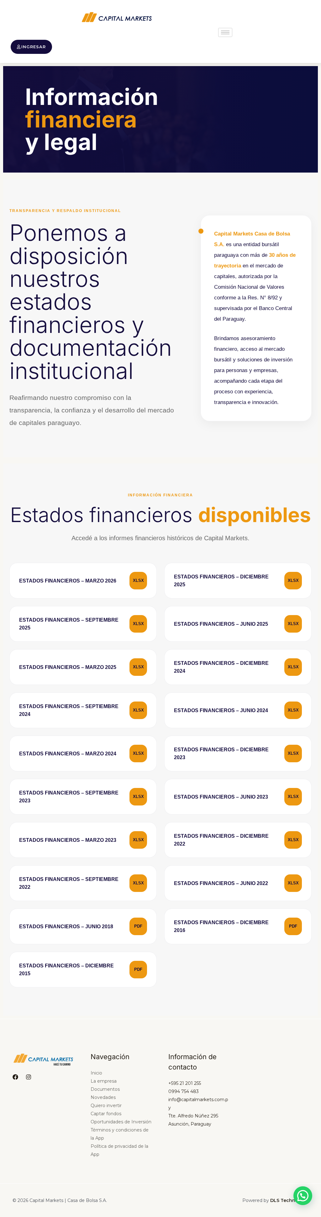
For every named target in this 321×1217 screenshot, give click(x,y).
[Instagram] (28, 1077)
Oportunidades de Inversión (121, 1122)
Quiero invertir (106, 1105)
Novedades (103, 1097)
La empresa (104, 1081)
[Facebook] (15, 1077)
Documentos (105, 1089)
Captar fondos (106, 1113)
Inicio (96, 1073)
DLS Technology (289, 1200)
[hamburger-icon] (225, 32)
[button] (302, 1195)
